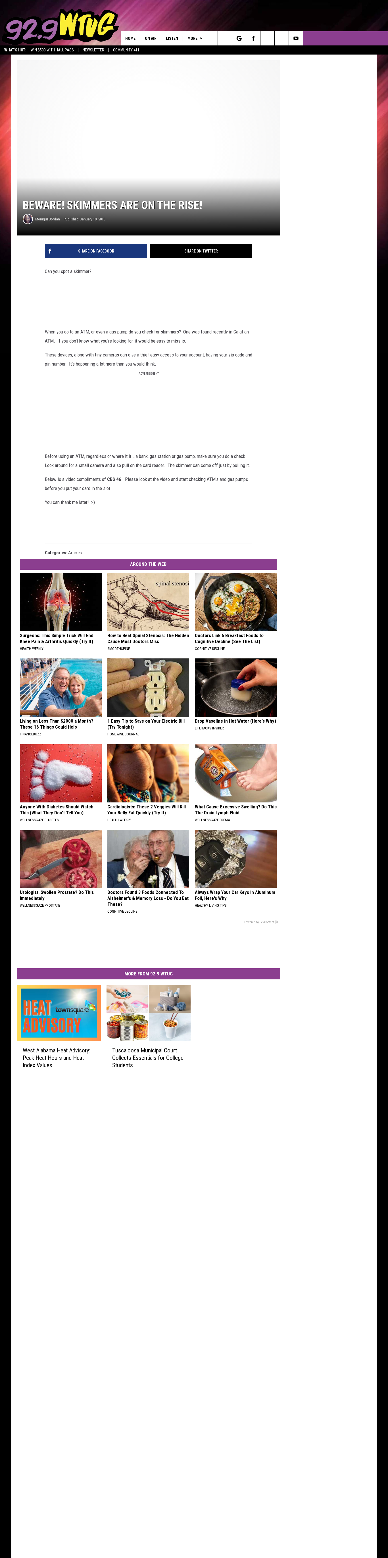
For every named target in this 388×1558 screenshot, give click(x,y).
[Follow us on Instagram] (267, 38)
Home (130, 38)
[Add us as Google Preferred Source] (239, 38)
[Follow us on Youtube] (296, 38)
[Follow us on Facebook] (253, 38)
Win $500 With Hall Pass (52, 50)
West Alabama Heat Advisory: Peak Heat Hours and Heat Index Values (56, 1058)
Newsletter (93, 50)
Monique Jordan (47, 219)
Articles (75, 552)
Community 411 (126, 50)
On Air (151, 38)
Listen (172, 38)
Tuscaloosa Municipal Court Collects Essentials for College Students (147, 1058)
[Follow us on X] (282, 38)
